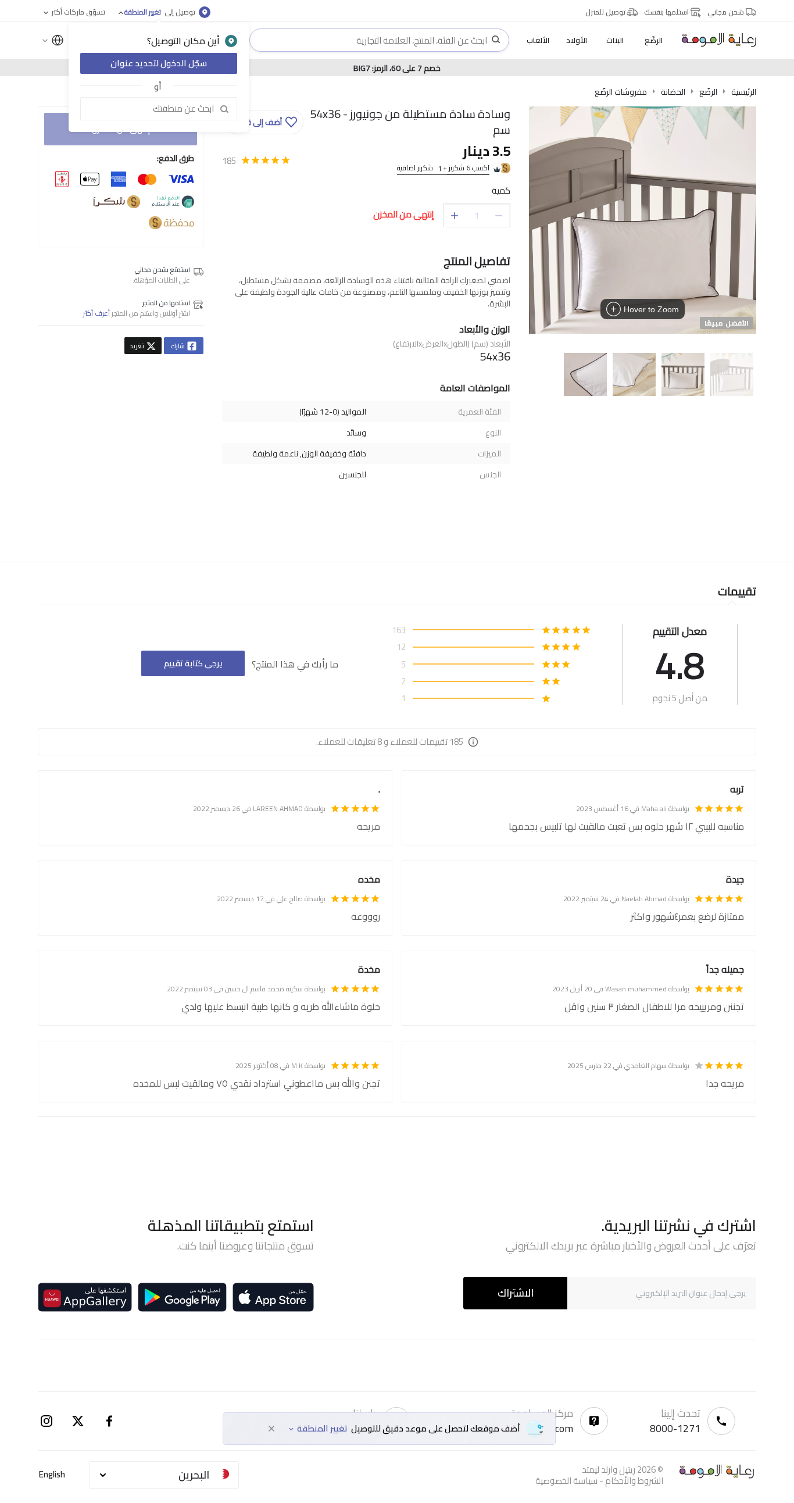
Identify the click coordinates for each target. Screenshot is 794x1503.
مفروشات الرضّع (621, 91)
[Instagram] (46, 1421)
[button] (264, 122)
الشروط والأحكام (634, 1480)
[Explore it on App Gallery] (85, 1297)
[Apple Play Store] (273, 1297)
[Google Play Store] (182, 1297)
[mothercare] (714, 40)
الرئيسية (743, 91)
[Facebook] (109, 1421)
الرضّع (708, 91)
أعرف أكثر (96, 313)
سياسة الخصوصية (566, 1480)
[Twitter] (78, 1421)
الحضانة (673, 91)
